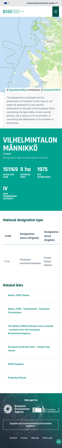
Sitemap (35, 438)
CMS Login (47, 438)
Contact (13, 438)
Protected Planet (17, 377)
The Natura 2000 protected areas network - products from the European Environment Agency (30, 330)
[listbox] (42, 3)
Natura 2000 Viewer (18, 295)
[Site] (21, 11)
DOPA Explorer (16, 364)
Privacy (24, 438)
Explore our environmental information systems (31, 424)
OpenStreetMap (17, 89)
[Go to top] (58, 441)
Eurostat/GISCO (51, 89)
